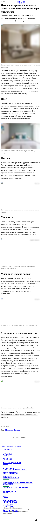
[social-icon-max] (22, 520)
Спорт (6, 501)
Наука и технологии (16, 487)
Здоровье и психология (18, 482)
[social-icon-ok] (16, 520)
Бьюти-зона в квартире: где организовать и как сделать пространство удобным (20, 414)
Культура (8, 468)
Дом (5, 497)
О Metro (8, 506)
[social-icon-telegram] (10, 520)
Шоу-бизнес (10, 473)
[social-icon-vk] (5, 520)
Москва (7, 454)
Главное (8, 449)
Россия (7, 459)
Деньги (7, 492)
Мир (5, 464)
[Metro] (20, 2)
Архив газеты (11, 511)
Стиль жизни (11, 478)
